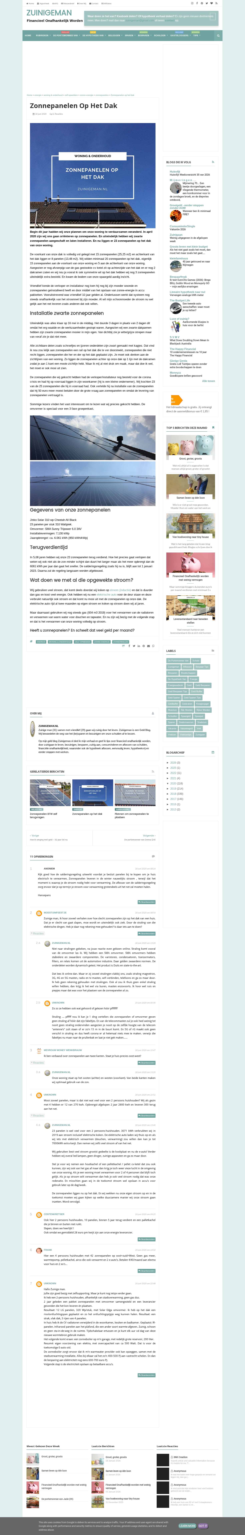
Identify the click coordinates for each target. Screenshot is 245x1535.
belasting (36, 809)
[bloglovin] (212, 3)
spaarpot (199, 716)
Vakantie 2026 (178, 229)
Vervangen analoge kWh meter (187, 295)
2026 (173, 762)
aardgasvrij (123, 809)
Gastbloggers (179, 34)
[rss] (216, 3)
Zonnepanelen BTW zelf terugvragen (43, 815)
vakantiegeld (186, 728)
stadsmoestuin (186, 722)
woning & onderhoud (60, 642)
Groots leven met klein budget (189, 246)
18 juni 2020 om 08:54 (145, 913)
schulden (172, 716)
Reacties (38, 933)
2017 (173, 799)
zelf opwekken (82, 642)
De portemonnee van (65, 34)
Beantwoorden (148, 902)
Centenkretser (54, 1214)
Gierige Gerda (178, 360)
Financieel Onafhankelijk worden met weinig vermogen (64, 1486)
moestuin (172, 710)
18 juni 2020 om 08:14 (145, 869)
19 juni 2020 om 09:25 (145, 1214)
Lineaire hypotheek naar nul (187, 292)
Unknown (58, 1002)
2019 (173, 788)
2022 (173, 773)
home (28, 35)
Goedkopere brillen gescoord (186, 375)
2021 (173, 778)
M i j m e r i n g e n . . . (183, 180)
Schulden (160, 35)
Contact (94, 3)
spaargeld (186, 716)
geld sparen (174, 697)
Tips (195, 34)
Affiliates (107, 3)
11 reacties (57, 114)
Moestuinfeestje (55, 912)
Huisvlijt (175, 171)
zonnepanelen (120, 642)
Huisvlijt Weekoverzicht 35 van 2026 (190, 174)
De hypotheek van (93, 34)
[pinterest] (202, 3)
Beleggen (114, 35)
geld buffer (196, 691)
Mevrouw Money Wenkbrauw (63, 1050)
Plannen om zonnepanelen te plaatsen (132, 815)
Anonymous (180, 1471)
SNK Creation (181, 1457)
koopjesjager (202, 704)
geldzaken (187, 704)
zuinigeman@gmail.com (140, 20)
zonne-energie (102, 642)
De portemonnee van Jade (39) (57, 1499)
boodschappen (188, 673)
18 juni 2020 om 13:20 (145, 1072)
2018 (173, 793)
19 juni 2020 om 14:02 (145, 1250)
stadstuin (201, 722)
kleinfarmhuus (179, 258)
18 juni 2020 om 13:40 (145, 1125)
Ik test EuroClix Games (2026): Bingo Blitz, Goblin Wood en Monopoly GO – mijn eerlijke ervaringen (190, 283)
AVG (56, 3)
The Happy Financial (183, 349)
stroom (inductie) (120, 590)
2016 (173, 804)
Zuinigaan (176, 234)
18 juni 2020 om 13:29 (145, 943)
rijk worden (186, 710)
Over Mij (82, 3)
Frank (48, 1250)
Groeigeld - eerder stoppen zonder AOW (187, 206)
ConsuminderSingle (182, 226)
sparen (171, 722)
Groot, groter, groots (190, 458)
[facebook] (197, 3)
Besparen (143, 34)
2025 (173, 767)
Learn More (187, 1525)
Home (31, 3)
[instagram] (192, 3)
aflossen (187, 667)
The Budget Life (180, 300)
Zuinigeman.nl (61, 943)
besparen (172, 673)
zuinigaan (200, 734)
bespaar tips (202, 667)
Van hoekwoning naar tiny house (190, 537)
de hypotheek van (177, 679)
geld (189, 685)
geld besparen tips (177, 691)
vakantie (172, 728)
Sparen (129, 35)
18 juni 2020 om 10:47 (145, 1050)
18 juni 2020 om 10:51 (145, 1095)
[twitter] (207, 3)
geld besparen (203, 685)
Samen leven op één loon (191, 497)
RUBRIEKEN (42, 35)
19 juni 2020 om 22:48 (145, 1283)
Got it (203, 1525)
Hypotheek (44, 3)
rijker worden (203, 710)
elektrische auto (106, 594)
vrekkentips (186, 734)
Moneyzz (175, 372)
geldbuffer (173, 704)
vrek (199, 728)
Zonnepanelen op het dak (87, 814)
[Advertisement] (93, 68)
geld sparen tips (192, 697)
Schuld (195, 660)
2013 (173, 809)
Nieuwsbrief (68, 3)
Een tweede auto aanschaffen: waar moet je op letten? (196, 307)
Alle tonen (208, 381)
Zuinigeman (49, 13)
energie (41, 642)
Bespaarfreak (178, 276)
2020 (173, 783)
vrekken (172, 734)
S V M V (175, 337)
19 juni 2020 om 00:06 (145, 1003)
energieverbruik (175, 685)
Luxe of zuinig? (179, 318)
